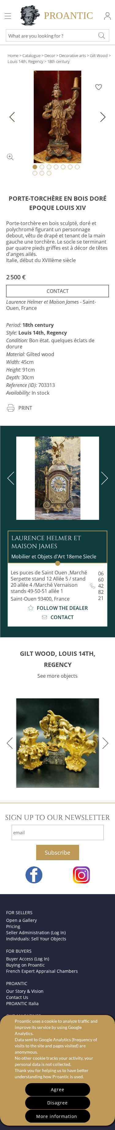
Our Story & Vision (25, 991)
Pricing (13, 926)
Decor (49, 55)
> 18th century (57, 61)
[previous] (12, 478)
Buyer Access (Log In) (27, 959)
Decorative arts (72, 55)
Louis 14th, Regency (25, 61)
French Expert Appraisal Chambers (42, 971)
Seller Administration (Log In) (36, 932)
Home (13, 55)
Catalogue (31, 55)
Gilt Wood (99, 55)
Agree (57, 1089)
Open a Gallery (21, 920)
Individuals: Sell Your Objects (36, 939)
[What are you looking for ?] (101, 35)
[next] (103, 478)
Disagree (57, 1103)
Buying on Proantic (25, 965)
